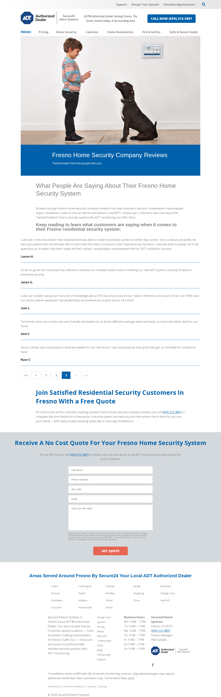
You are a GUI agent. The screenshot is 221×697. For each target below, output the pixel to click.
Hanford (165, 600)
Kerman (55, 593)
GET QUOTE (110, 551)
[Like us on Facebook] (153, 666)
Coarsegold (84, 586)
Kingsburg (138, 593)
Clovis (136, 600)
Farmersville (85, 607)
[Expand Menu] (78, 32)
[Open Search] (203, 4)
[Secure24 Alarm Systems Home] (49, 18)
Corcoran (56, 607)
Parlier (109, 600)
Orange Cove (167, 593)
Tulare (54, 586)
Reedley (110, 593)
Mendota (165, 586)
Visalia (81, 593)
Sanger (137, 586)
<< (26, 375)
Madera (82, 600)
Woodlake (56, 600)
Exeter (109, 607)
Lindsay (110, 586)
